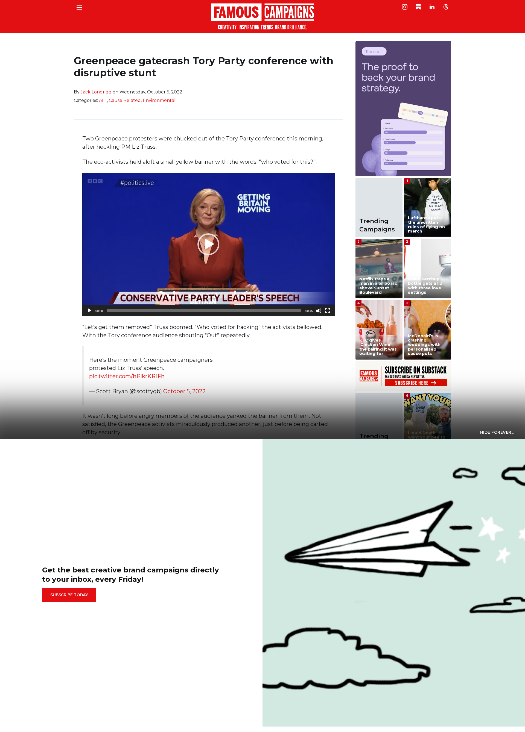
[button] (208, 244)
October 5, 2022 (184, 391)
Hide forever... (497, 432)
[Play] (89, 310)
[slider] (204, 310)
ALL (103, 100)
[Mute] (319, 310)
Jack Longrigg (96, 92)
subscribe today (69, 594)
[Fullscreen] (327, 310)
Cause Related (125, 100)
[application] (208, 244)
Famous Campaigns (262, 16)
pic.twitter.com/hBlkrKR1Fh (127, 376)
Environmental (159, 100)
